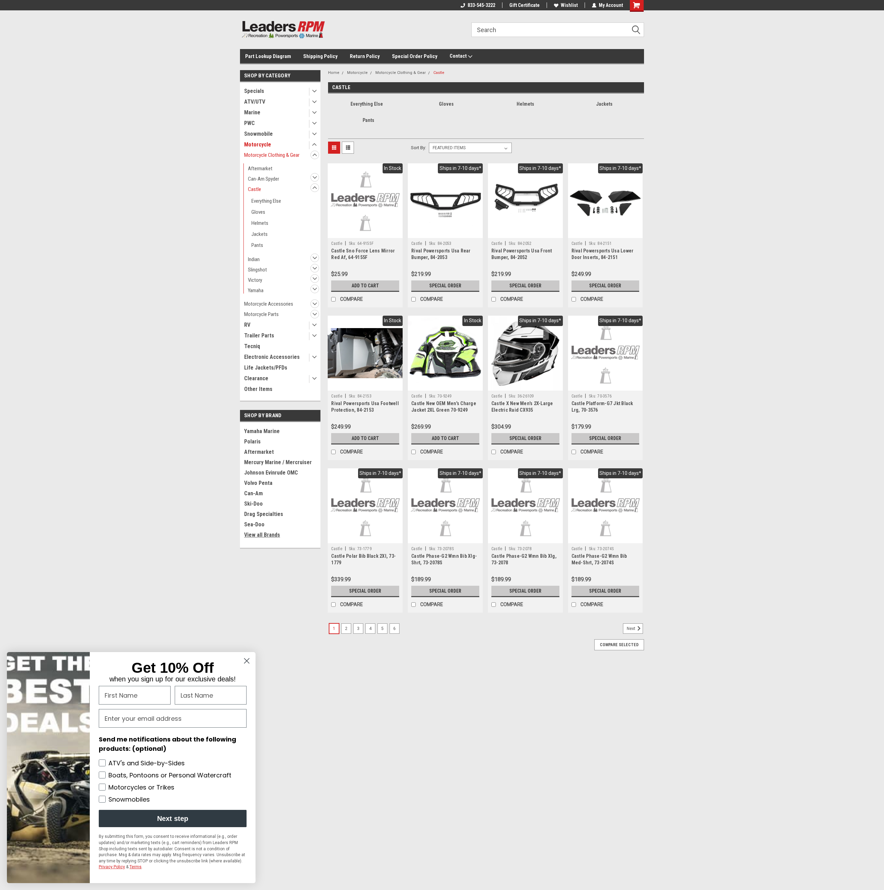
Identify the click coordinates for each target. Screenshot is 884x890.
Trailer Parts (259, 335)
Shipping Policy (320, 56)
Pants (257, 245)
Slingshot (257, 270)
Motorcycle (257, 144)
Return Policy (365, 56)
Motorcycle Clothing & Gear (271, 155)
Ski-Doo (253, 503)
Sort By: (418, 147)
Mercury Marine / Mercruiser (278, 462)
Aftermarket (260, 168)
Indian (254, 259)
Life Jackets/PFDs (265, 367)
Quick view (365, 233)
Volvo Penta (258, 483)
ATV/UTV (254, 101)
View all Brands (262, 535)
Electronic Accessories (272, 357)
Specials (254, 91)
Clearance (256, 378)
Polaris (252, 441)
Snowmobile (258, 134)
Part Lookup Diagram (268, 56)
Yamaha (255, 290)
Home (333, 72)
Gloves (258, 212)
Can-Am (253, 493)
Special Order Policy (415, 56)
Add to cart (365, 285)
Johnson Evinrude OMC (271, 472)
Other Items (258, 389)
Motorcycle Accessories (268, 304)
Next (631, 628)
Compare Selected (619, 644)
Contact (459, 56)
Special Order (445, 285)
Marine (252, 112)
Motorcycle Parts (261, 314)
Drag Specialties (263, 514)
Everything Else (266, 201)
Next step (172, 818)
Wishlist (569, 5)
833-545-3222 (481, 5)
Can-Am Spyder (263, 179)
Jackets (259, 234)
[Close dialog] (247, 661)
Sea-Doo (254, 524)
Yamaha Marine (262, 431)
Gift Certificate (524, 5)
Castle (254, 189)
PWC (249, 123)
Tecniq (252, 346)
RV (247, 325)
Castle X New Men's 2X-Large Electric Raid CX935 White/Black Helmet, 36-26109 (523, 410)
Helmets (259, 223)
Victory (255, 280)
